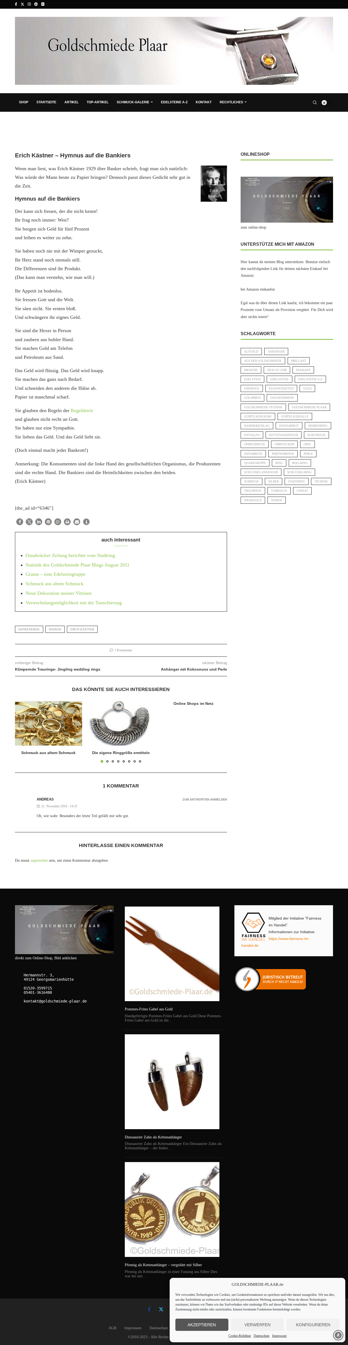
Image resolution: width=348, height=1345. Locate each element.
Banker (55, 629)
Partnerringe (283, 453)
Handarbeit (289, 425)
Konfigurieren (313, 1324)
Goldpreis (252, 397)
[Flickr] (42, 4)
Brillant (298, 360)
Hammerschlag (257, 425)
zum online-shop (253, 227)
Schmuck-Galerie (133, 102)
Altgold (251, 351)
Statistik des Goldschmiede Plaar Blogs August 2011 (77, 565)
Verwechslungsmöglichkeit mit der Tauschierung (74, 602)
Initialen (252, 435)
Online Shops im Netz (193, 703)
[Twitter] (22, 4)
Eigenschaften (281, 388)
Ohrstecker (284, 444)
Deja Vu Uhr (277, 370)
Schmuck (251, 481)
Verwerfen (257, 1324)
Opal (307, 444)
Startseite (46, 102)
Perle (308, 453)
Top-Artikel (97, 102)
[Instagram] (29, 4)
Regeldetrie (82, 410)
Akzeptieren (202, 1324)
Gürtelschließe (258, 416)
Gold (307, 388)
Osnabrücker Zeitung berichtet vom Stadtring (70, 555)
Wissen (276, 500)
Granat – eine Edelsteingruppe (55, 574)
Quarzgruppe (255, 463)
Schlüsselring (299, 472)
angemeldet (39, 860)
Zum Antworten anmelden (204, 799)
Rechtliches (231, 102)
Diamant (303, 370)
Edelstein (252, 379)
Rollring (299, 463)
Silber (273, 481)
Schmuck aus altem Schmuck (54, 583)
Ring (279, 463)
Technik (321, 481)
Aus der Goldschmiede (263, 360)
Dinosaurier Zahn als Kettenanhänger (153, 1137)
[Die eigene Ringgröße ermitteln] (121, 723)
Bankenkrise (29, 629)
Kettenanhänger (283, 435)
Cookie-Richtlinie (239, 1336)
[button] (19, 521)
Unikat (302, 490)
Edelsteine (279, 379)
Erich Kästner (82, 629)
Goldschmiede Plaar (309, 407)
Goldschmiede (282, 397)
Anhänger (276, 351)
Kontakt (204, 102)
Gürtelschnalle (295, 416)
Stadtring (296, 481)
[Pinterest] (36, 4)
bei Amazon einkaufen (258, 289)
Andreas (45, 799)
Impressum (279, 1336)
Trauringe (253, 490)
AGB (112, 1328)
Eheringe (251, 388)
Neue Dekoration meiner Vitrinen (59, 593)
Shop (23, 102)
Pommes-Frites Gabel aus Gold (149, 1009)
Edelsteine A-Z (174, 102)
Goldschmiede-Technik (263, 407)
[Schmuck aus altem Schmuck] (48, 723)
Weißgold (253, 500)
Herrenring (318, 425)
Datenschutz (261, 1336)
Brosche (251, 370)
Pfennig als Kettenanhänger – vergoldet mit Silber (163, 1265)
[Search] (315, 102)
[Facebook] (16, 4)
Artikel (71, 102)
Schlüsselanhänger (261, 472)
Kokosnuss (316, 435)
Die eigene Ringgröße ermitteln (121, 753)
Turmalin (279, 490)
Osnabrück (253, 453)
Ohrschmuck (254, 444)
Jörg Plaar (27, 142)
